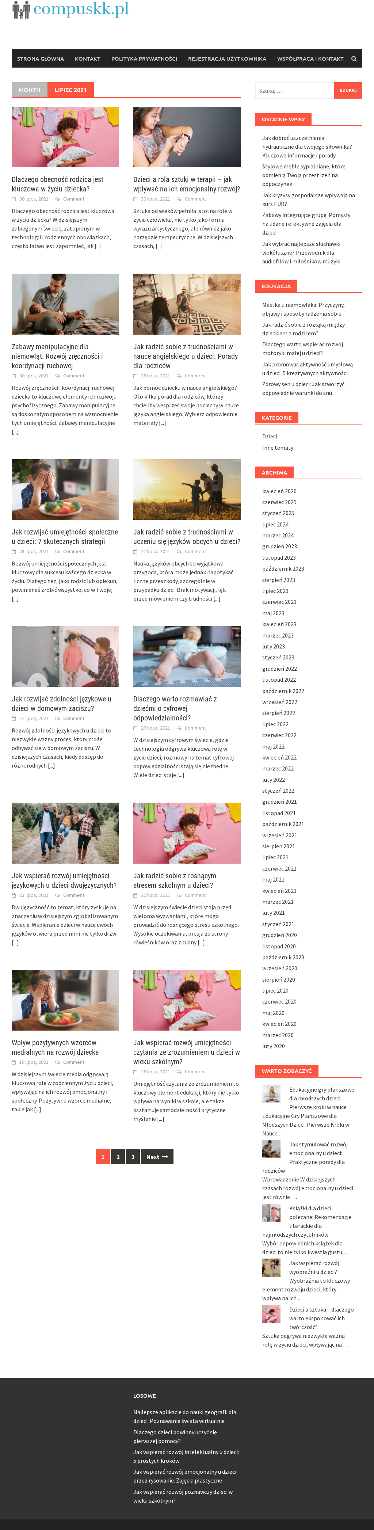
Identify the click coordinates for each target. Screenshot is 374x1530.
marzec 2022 (278, 768)
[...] (98, 246)
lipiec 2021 (275, 857)
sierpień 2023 (278, 579)
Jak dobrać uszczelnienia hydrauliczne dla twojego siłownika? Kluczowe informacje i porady (307, 146)
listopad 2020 (279, 946)
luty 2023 (273, 646)
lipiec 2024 (275, 524)
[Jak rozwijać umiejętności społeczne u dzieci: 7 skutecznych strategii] (65, 488)
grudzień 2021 (279, 801)
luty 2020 (273, 1046)
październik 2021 (283, 823)
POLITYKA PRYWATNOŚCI (144, 58)
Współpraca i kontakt (310, 58)
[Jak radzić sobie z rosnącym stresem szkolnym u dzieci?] (186, 832)
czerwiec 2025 (279, 502)
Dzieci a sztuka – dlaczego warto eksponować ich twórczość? (321, 1318)
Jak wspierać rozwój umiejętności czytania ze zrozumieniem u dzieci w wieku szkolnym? (186, 1052)
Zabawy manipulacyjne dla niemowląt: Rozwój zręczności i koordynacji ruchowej (57, 356)
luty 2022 (273, 779)
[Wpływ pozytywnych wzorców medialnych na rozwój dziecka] (65, 999)
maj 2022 (273, 746)
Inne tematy (277, 447)
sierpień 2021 (278, 846)
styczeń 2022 (278, 790)
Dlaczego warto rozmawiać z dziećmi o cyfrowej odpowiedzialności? (175, 708)
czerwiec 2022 (279, 735)
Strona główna (40, 58)
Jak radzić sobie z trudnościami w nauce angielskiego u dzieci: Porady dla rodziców (185, 356)
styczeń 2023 (278, 657)
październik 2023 (283, 568)
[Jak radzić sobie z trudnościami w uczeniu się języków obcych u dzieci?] (186, 488)
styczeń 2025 (278, 513)
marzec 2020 (278, 1035)
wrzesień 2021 (279, 835)
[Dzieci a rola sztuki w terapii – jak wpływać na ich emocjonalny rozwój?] (186, 136)
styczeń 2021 (278, 924)
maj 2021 (273, 879)
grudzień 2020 (279, 935)
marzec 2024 (278, 535)
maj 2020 (273, 1012)
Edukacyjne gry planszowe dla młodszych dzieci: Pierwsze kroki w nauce (321, 1098)
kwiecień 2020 (279, 1023)
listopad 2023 (279, 557)
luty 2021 (273, 912)
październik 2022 (283, 690)
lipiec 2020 (275, 990)
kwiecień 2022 (279, 757)
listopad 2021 (279, 813)
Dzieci (269, 436)
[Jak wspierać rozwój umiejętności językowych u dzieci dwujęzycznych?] (65, 832)
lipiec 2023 (275, 590)
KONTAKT (87, 58)
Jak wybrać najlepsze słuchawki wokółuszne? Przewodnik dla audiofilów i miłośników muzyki (301, 252)
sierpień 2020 (278, 979)
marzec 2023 (278, 635)
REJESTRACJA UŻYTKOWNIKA (227, 58)
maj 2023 (273, 613)
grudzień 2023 (279, 546)
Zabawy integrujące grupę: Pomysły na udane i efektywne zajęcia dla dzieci (306, 223)
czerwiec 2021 (279, 868)
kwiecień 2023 (279, 624)
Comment (73, 198)
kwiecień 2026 (279, 491)
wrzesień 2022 (279, 701)
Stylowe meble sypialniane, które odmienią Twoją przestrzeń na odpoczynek (304, 175)
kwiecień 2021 (279, 890)
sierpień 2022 (278, 712)
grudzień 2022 (279, 668)
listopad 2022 (279, 679)
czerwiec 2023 (279, 601)
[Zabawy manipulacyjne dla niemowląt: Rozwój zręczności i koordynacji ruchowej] (65, 303)
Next (153, 1156)
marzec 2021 (278, 901)
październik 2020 (283, 957)
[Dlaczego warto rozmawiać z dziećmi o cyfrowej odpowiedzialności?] (186, 655)
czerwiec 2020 (279, 1001)
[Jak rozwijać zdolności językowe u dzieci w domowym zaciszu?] (65, 655)
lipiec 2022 (275, 724)
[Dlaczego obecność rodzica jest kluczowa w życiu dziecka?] (65, 136)
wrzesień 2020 (279, 968)
